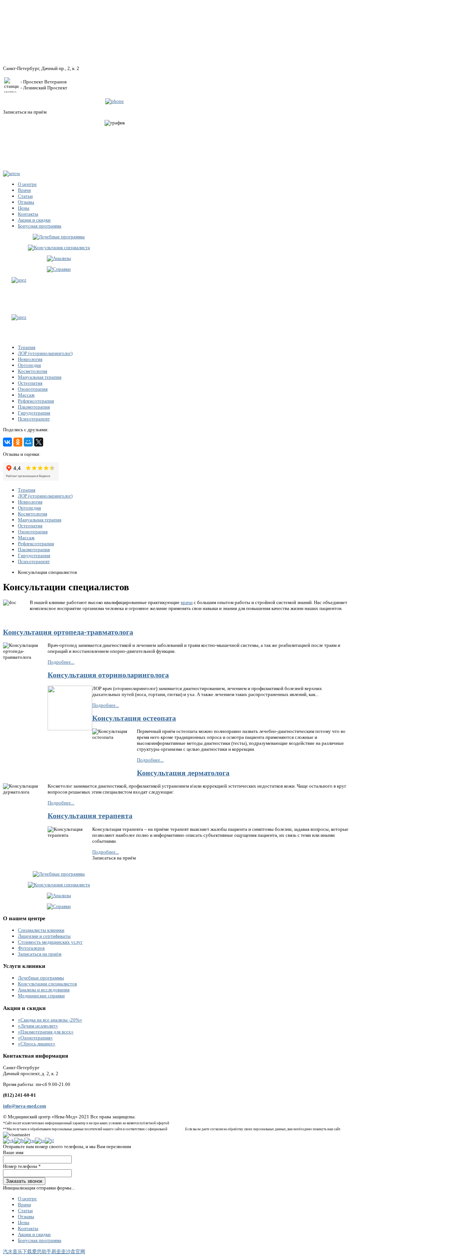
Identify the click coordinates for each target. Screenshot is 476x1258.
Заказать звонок (24, 1181)
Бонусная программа (39, 1240)
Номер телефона (22, 1166)
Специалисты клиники (41, 930)
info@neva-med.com (24, 1106)
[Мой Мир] (28, 442)
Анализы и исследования (44, 989)
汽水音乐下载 (17, 1251)
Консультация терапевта (90, 816)
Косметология (32, 371)
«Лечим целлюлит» (38, 1026)
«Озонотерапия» (35, 1038)
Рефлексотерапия (36, 401)
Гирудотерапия (34, 413)
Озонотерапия (33, 389)
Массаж (26, 395)
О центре (27, 1198)
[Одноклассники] (17, 442)
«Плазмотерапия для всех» (46, 1032)
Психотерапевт (34, 419)
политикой (176, 1129)
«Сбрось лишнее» (36, 1043)
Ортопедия (29, 365)
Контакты (28, 1228)
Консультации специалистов (47, 984)
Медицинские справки (41, 995)
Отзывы (26, 1216)
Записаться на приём (39, 954)
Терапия (26, 347)
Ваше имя (13, 1152)
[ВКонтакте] (7, 442)
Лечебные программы (41, 978)
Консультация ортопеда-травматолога (68, 632)
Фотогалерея (31, 948)
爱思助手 (41, 1251)
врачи (187, 602)
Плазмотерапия (34, 407)
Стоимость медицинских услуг (50, 942)
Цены (23, 1222)
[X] (38, 442)
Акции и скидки (34, 1234)
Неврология (30, 359)
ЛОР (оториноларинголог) (45, 353)
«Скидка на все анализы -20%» (50, 1020)
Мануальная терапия (39, 377)
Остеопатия (30, 383)
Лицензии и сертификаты (44, 936)
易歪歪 (58, 1251)
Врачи (24, 1204)
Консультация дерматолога (183, 773)
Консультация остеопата (134, 718)
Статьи (25, 1210)
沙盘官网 (75, 1251)
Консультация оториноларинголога (108, 675)
